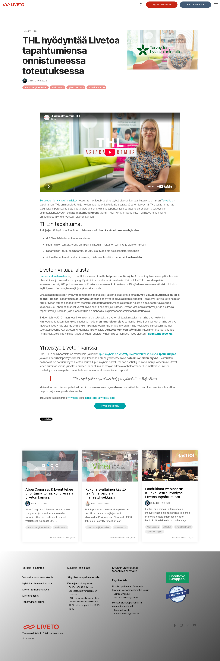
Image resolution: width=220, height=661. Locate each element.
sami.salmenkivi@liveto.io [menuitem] (126, 597)
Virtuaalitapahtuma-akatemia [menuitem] (37, 577)
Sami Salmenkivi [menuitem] (122, 594)
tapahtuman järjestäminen (35, 87)
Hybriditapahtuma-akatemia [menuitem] (37, 583)
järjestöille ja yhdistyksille (100, 397)
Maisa (30, 80)
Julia (93, 503)
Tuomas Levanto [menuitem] (122, 610)
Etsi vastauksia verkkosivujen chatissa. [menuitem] (83, 593)
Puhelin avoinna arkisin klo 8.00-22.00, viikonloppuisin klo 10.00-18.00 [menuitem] (84, 605)
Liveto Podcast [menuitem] (30, 595)
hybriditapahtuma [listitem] (183, 527)
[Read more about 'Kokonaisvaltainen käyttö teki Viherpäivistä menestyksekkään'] (110, 466)
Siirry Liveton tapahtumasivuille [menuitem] (83, 577)
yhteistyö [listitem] (167, 527)
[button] (216, 4)
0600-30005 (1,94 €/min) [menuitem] (81, 587)
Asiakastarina (57, 87)
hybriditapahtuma (76, 87)
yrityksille (72, 397)
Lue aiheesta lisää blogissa (62, 537)
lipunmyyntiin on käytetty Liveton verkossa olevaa (137, 354)
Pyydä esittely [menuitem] (119, 580)
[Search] (141, 4)
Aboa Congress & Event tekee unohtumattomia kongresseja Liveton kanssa (49, 493)
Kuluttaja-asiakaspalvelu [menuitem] (79, 583)
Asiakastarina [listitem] (60, 527)
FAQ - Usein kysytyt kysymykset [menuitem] (84, 598)
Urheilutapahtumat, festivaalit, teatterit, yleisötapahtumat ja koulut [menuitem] (130, 588)
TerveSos (167, 200)
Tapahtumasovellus (159, 333)
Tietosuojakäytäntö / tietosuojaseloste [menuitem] (42, 633)
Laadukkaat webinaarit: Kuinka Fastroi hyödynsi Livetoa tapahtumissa (164, 493)
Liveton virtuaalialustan (53, 276)
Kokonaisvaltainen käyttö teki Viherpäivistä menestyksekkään (105, 493)
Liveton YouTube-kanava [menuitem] (35, 589)
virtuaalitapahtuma (96, 87)
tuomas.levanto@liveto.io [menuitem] (126, 613)
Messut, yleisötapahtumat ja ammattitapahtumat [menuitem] (127, 604)
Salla (33, 503)
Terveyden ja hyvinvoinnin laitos (59, 200)
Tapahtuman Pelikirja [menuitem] (33, 601)
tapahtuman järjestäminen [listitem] (38, 527)
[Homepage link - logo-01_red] (41, 628)
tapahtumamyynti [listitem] (154, 531)
